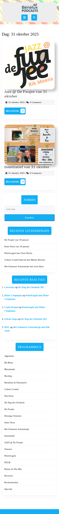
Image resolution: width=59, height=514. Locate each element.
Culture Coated (11, 389)
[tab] (24, 18)
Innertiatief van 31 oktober (26, 167)
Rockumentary (11, 482)
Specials (8, 489)
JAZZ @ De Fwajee (13, 442)
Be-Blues (8, 362)
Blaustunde (9, 369)
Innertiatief (9, 436)
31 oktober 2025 (16, 102)
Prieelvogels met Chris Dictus (18, 253)
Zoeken (29, 199)
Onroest (8, 449)
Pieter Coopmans (13, 295)
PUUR (7, 462)
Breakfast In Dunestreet (15, 382)
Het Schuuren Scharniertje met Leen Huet (24, 266)
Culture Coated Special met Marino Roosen (24, 260)
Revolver (8, 476)
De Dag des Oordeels (14, 402)
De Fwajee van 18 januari (16, 240)
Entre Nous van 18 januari (16, 246)
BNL (7, 327)
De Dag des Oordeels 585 (31, 287)
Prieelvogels (10, 456)
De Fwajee (9, 409)
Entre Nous (9, 422)
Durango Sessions (12, 416)
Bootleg (8, 376)
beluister (16, 110)
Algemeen (9, 356)
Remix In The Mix (13, 469)
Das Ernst (8, 396)
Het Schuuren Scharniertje (16, 429)
